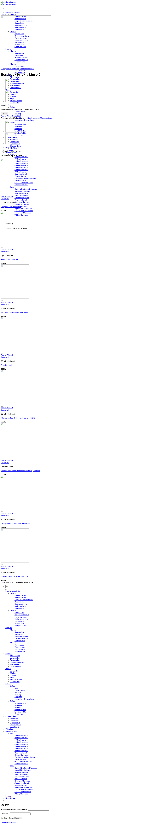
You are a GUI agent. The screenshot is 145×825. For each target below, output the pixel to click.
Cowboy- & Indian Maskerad (25, 757)
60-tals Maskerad (21, 744)
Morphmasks (19, 640)
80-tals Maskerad (21, 748)
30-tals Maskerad (21, 738)
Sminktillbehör (20, 131)
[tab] (74, 147)
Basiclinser (14, 718)
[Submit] (6, 589)
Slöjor (12, 677)
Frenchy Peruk (6, 365)
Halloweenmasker (21, 636)
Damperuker (15, 660)
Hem (3, 69)
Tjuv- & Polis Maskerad (23, 210)
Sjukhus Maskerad (21, 204)
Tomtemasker (19, 70)
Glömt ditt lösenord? (9, 822)
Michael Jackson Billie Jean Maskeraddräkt (18, 418)
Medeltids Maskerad (22, 770)
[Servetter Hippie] (11, 90)
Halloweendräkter (21, 619)
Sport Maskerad (20, 206)
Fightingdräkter (20, 617)
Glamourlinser (15, 146)
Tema (12, 733)
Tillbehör (9, 729)
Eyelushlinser (15, 722)
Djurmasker (19, 634)
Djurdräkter (19, 612)
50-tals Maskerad (27, 69)
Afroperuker (15, 77)
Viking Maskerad (21, 794)
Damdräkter (19, 608)
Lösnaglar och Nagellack (24, 120)
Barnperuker (15, 658)
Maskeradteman (12, 152)
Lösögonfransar (20, 124)
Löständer (18, 126)
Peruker (8, 653)
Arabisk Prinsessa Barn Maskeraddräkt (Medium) (20, 470)
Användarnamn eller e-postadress (14, 809)
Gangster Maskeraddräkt (11, 207)
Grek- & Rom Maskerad (23, 761)
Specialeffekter (20, 133)
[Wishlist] (2, 300)
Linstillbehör (15, 727)
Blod (16, 688)
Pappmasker (19, 66)
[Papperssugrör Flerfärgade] (11, 101)
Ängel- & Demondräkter (23, 599)
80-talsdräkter (20, 595)
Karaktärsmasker (21, 638)
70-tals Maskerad (21, 746)
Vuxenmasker (19, 651)
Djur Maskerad (20, 759)
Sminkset (18, 129)
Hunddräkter (19, 623)
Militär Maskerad (21, 193)
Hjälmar (13, 675)
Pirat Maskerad (20, 200)
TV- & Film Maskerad (22, 791)
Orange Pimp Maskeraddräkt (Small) (15, 523)
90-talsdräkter (20, 597)
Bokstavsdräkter (21, 604)
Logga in (18, 818)
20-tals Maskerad (21, 735)
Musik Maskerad (21, 195)
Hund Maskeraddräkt (9, 259)
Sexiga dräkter (20, 625)
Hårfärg (17, 113)
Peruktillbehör (15, 666)
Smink (8, 105)
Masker (8, 628)
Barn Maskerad (20, 753)
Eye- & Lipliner (20, 111)
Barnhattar (14, 671)
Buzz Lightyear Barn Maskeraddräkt (15, 576)
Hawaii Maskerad (21, 763)
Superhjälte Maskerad (23, 208)
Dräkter (13, 14)
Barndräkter (19, 602)
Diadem (13, 673)
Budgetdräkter (20, 606)
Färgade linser (11, 716)
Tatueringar (19, 135)
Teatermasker (19, 647)
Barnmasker (19, 632)
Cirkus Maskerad (21, 755)
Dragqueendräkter (21, 615)
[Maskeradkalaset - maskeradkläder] (8, 3)
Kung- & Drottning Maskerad (25, 768)
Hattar (8, 669)
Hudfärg (17, 116)
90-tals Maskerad (21, 750)
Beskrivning (10, 147)
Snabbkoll (5, 199)
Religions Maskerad (22, 202)
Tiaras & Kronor (16, 679)
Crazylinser (14, 720)
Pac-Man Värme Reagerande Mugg (14, 312)
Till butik (4, 113)
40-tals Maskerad (21, 740)
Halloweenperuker (17, 83)
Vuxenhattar (14, 103)
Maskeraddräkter (13, 12)
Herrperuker (15, 664)
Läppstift (18, 697)
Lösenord (5, 813)
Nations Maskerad (21, 198)
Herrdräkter (19, 621)
